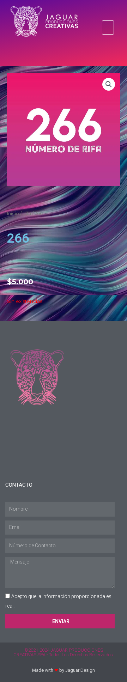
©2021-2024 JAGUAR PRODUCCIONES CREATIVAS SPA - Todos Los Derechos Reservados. (63, 652)
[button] (108, 27)
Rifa (27, 213)
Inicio (13, 213)
